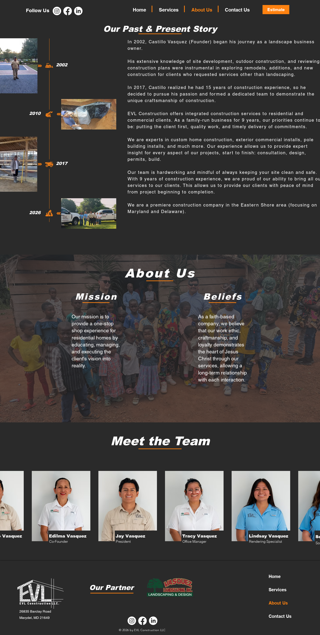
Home (275, 576)
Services (277, 589)
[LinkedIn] (153, 621)
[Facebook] (67, 11)
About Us (278, 603)
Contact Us (280, 616)
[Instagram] (57, 11)
